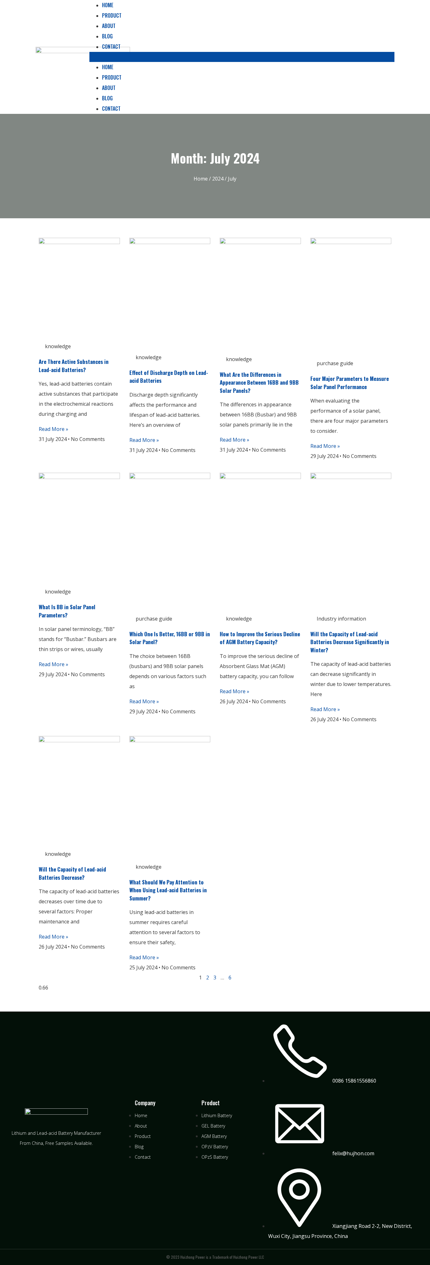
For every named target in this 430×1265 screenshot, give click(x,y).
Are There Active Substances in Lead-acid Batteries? (74, 366)
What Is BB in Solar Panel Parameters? (67, 611)
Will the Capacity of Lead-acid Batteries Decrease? (72, 873)
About (109, 26)
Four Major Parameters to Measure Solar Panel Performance (349, 383)
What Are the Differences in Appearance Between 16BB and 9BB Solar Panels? (259, 382)
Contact (111, 46)
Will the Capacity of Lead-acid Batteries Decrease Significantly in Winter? (349, 642)
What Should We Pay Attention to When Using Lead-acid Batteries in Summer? (168, 890)
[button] (241, 57)
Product (112, 15)
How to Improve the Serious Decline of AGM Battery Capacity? (260, 638)
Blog (107, 36)
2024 (217, 178)
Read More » (53, 429)
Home (107, 67)
